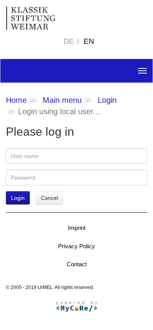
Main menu (62, 100)
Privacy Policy (76, 246)
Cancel (49, 198)
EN (89, 41)
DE (69, 41)
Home (16, 100)
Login (107, 100)
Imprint (77, 227)
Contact (77, 264)
